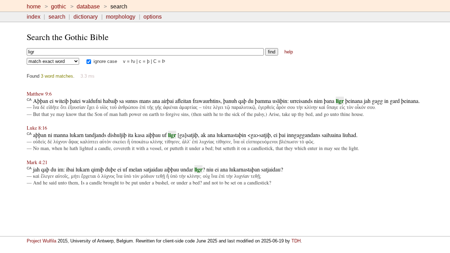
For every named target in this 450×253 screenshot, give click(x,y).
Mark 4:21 (37, 162)
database (88, 6)
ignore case (104, 61)
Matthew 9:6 (39, 93)
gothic (58, 6)
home (34, 6)
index (33, 17)
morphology (120, 17)
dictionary (85, 17)
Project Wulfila (41, 241)
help (288, 51)
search (57, 17)
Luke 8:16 (37, 127)
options (152, 17)
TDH (296, 241)
